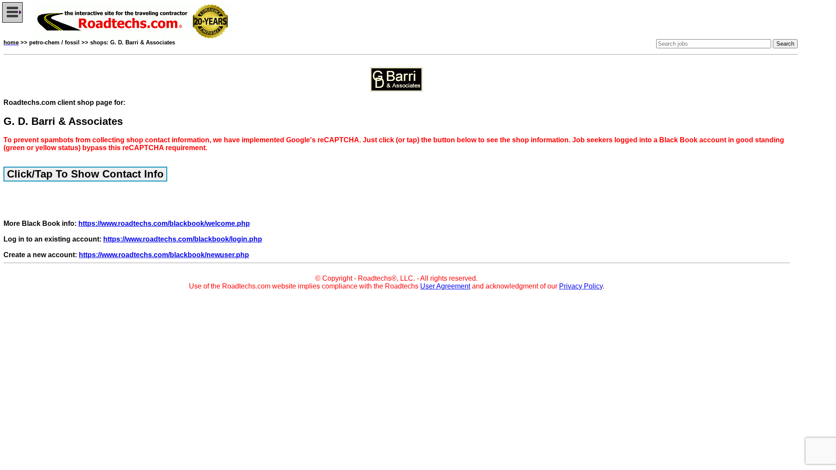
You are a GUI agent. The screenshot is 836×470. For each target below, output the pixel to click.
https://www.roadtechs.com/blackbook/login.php (182, 239)
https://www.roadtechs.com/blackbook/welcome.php (164, 223)
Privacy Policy (581, 286)
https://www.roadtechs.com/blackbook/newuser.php (164, 254)
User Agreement (445, 286)
